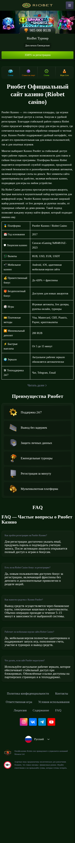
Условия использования (27, 757)
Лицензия (59, 757)
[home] (37, 5)
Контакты (19, 749)
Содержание (31, 765)
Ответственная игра (48, 749)
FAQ (50, 765)
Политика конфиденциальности (37, 740)
